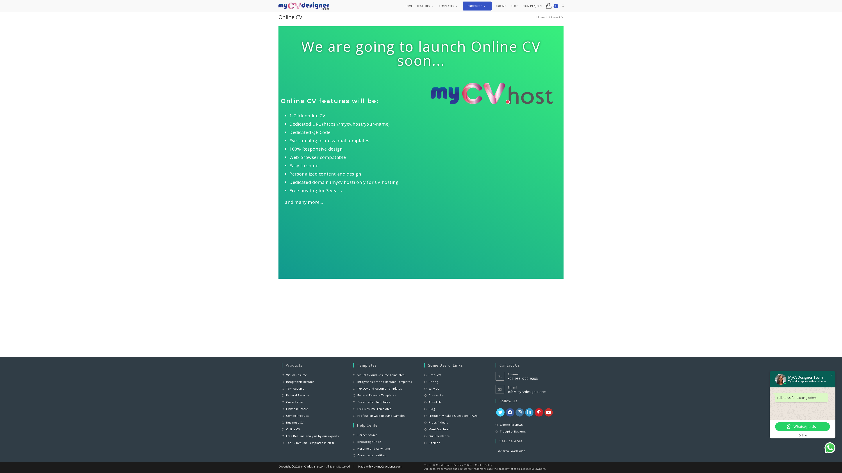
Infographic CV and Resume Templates (384, 382)
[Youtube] (548, 412)
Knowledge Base (369, 442)
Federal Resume (297, 395)
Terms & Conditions (437, 465)
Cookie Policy (484, 465)
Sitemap (434, 443)
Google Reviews (511, 425)
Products (435, 375)
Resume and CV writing (373, 448)
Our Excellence (439, 436)
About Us (435, 402)
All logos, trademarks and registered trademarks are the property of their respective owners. (485, 468)
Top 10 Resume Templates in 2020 (310, 443)
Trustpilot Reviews (513, 431)
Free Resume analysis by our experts (312, 436)
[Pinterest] (539, 412)
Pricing (433, 382)
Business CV (294, 422)
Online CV (293, 429)
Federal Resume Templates (376, 395)
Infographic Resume (300, 382)
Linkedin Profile (297, 409)
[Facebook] (510, 412)
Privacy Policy (462, 465)
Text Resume (295, 388)
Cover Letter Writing (371, 455)
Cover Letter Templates (373, 402)
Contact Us (436, 395)
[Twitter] (500, 412)
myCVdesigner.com (313, 466)
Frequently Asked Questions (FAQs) (453, 416)
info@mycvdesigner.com (527, 391)
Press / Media (438, 422)
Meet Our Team (439, 429)
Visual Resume (296, 375)
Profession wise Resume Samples (381, 416)
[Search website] (563, 6)
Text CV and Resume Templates (379, 388)
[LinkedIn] (529, 412)
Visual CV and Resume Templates (381, 375)
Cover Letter (294, 402)
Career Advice (367, 435)
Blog (432, 409)
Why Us (434, 388)
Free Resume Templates (374, 409)
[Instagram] (520, 412)
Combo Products (297, 416)
